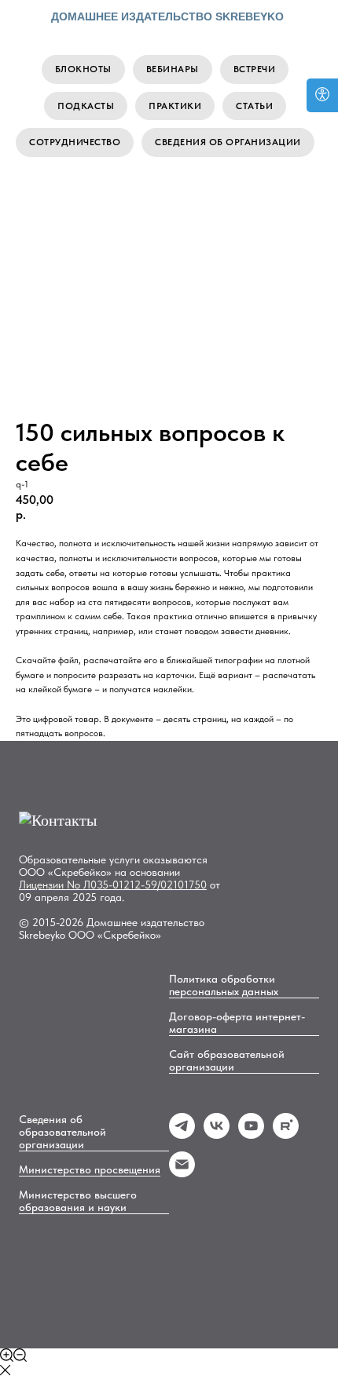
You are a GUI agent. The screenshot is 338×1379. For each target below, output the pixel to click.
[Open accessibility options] (322, 95)
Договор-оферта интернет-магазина (237, 1022)
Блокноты (83, 69)
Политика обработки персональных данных (223, 985)
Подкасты (85, 105)
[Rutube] (286, 1134)
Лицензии (43, 884)
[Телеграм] (182, 1134)
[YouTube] (251, 1134)
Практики (175, 105)
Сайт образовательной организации (227, 1060)
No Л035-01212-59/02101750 (137, 884)
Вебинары (172, 69)
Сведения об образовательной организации (62, 1132)
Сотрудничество (74, 142)
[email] (182, 1173)
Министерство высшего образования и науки (78, 1200)
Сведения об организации (228, 142)
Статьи (254, 105)
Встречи (254, 69)
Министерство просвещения (89, 1169)
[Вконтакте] (217, 1134)
